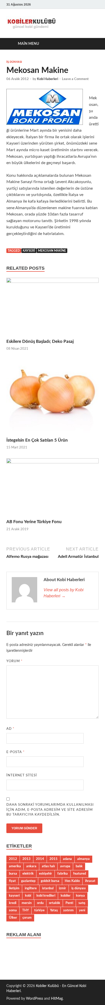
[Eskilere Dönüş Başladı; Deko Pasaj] (52, 308)
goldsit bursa (50, 881)
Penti (69, 903)
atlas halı (48, 866)
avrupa (65, 866)
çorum (27, 917)
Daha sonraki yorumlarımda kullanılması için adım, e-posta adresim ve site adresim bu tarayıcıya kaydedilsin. (50, 809)
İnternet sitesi (21, 775)
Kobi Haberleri (47, 79)
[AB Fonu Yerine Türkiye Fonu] (52, 488)
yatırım (68, 910)
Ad (10, 729)
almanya (83, 859)
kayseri (29, 250)
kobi (28, 895)
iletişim (14, 888)
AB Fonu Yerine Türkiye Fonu (34, 522)
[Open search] (92, 44)
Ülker (13, 917)
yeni (82, 910)
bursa (13, 873)
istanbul (48, 888)
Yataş (54, 910)
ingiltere (31, 888)
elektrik (28, 873)
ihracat (90, 881)
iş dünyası (78, 888)
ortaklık (54, 903)
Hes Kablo (72, 881)
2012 (13, 859)
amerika (15, 866)
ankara (31, 866)
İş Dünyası (14, 61)
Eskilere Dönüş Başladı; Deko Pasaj (40, 341)
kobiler (66, 895)
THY (25, 910)
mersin (27, 903)
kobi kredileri (45, 895)
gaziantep (28, 881)
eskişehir (45, 873)
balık (79, 866)
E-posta (15, 752)
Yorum (14, 661)
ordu (40, 903)
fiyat (12, 881)
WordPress (34, 998)
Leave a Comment (75, 79)
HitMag (57, 998)
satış (81, 903)
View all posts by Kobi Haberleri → (64, 593)
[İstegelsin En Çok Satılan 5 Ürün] (52, 398)
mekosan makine (52, 250)
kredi (12, 903)
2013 (26, 859)
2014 (40, 859)
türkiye (39, 910)
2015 (53, 859)
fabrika (62, 873)
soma (13, 910)
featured (79, 873)
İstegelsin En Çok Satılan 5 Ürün (37, 440)
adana (67, 859)
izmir (62, 888)
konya (80, 895)
